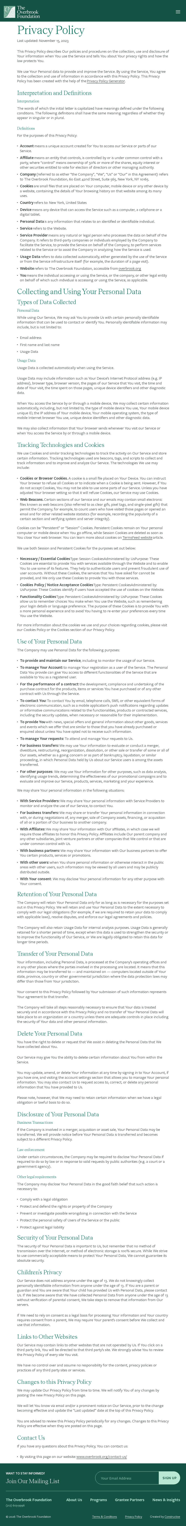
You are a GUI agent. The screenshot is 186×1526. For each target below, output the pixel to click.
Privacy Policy (133, 1517)
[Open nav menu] (178, 11)
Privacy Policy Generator (106, 80)
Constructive (172, 1517)
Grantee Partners (129, 1499)
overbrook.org (130, 268)
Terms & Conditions (104, 1517)
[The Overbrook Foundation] (22, 12)
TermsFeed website (137, 537)
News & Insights (166, 1499)
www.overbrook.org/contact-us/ (101, 1456)
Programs (98, 1499)
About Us (74, 1499)
